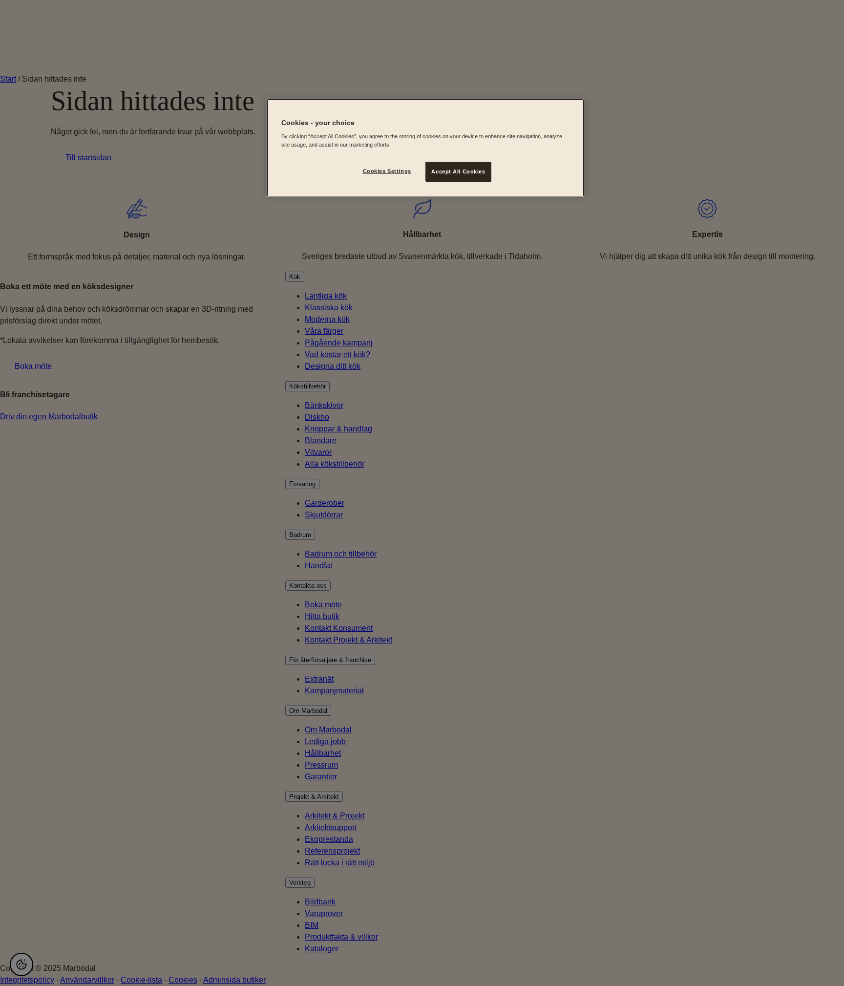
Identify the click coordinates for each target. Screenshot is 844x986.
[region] (425, 148)
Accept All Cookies (458, 171)
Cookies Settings (387, 171)
